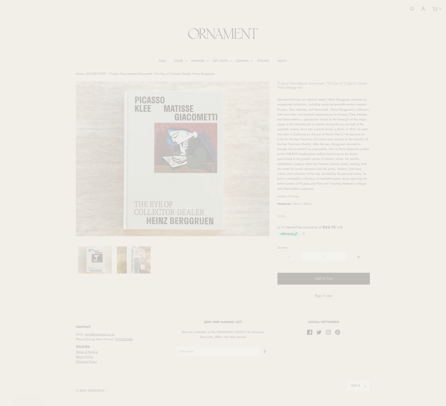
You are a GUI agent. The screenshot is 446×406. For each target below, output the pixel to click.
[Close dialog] (317, 145)
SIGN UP (273, 250)
